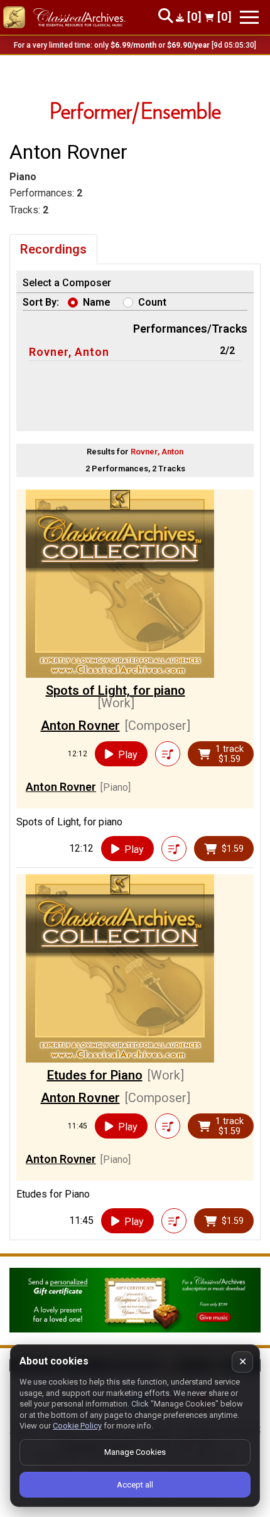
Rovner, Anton (69, 351)
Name (97, 302)
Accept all (135, 1484)
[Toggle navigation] (249, 17)
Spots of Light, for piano (115, 690)
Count (152, 302)
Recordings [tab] (53, 249)
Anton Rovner (80, 725)
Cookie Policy (77, 1425)
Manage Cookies (135, 1452)
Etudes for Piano (95, 1075)
